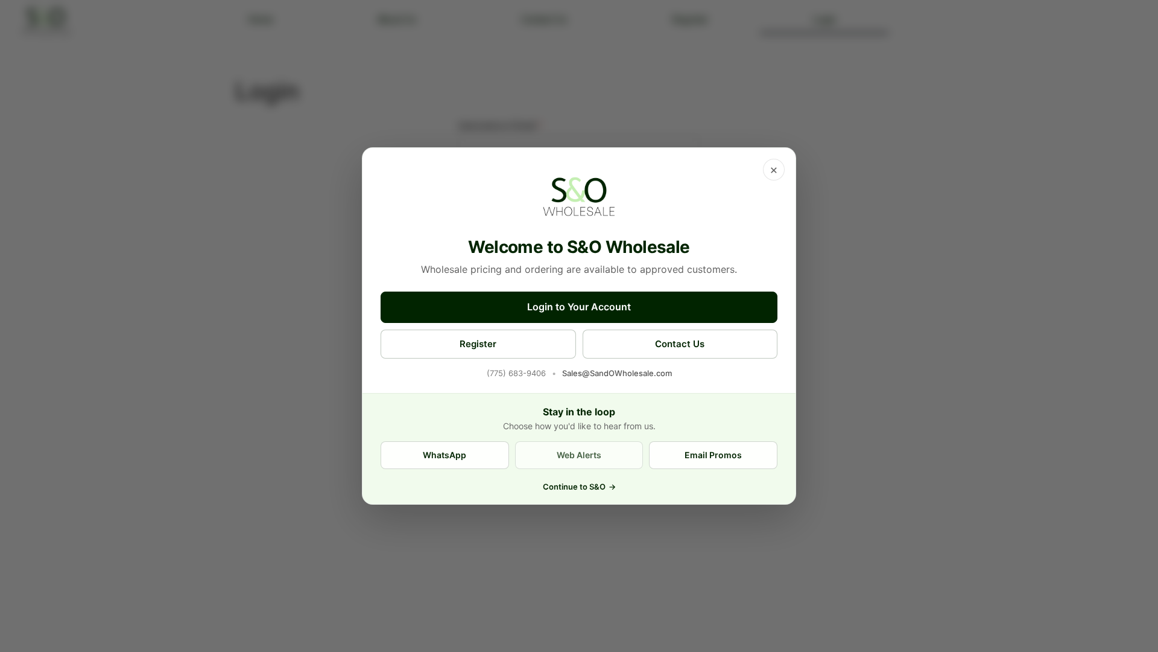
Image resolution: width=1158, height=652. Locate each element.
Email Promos (713, 455)
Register (478, 344)
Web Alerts (579, 455)
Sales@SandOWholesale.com (617, 373)
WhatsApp (444, 455)
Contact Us (679, 344)
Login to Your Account (579, 307)
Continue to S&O (579, 486)
